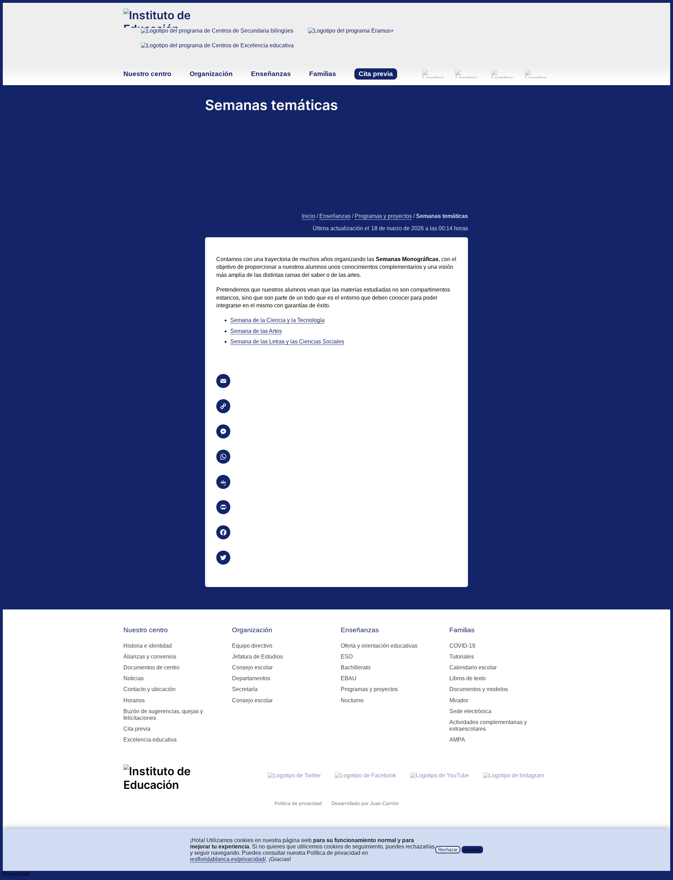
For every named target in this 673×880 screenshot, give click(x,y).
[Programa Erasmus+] (351, 35)
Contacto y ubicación (149, 689)
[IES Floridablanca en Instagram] (537, 74)
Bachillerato (356, 667)
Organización (211, 73)
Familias (322, 73)
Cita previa (376, 73)
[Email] (336, 381)
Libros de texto (467, 678)
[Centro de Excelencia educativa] (217, 49)
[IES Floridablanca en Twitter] (433, 74)
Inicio (308, 216)
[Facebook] (336, 532)
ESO (347, 657)
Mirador (458, 700)
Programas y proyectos (383, 216)
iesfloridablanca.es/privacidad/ (228, 859)
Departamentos (251, 678)
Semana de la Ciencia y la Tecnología (277, 320)
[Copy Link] (336, 406)
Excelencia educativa (150, 740)
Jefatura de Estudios (257, 657)
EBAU (348, 678)
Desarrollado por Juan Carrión (365, 803)
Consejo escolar (252, 667)
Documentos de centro (151, 667)
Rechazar (447, 849)
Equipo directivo (252, 646)
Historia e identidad (147, 646)
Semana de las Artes (256, 331)
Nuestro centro (147, 73)
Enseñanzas (271, 73)
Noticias (133, 678)
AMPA (457, 740)
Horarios (134, 700)
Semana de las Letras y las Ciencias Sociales (287, 342)
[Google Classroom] (336, 482)
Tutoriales (461, 657)
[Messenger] (336, 431)
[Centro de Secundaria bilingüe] (217, 35)
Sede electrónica (470, 711)
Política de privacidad (298, 803)
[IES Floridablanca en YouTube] (502, 74)
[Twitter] (336, 558)
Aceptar (472, 849)
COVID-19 (462, 646)
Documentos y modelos (478, 689)
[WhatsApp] (336, 457)
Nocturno (352, 700)
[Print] (336, 507)
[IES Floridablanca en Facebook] (467, 74)
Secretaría (245, 689)
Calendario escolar (473, 667)
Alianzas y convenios (149, 657)
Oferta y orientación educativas (379, 646)
